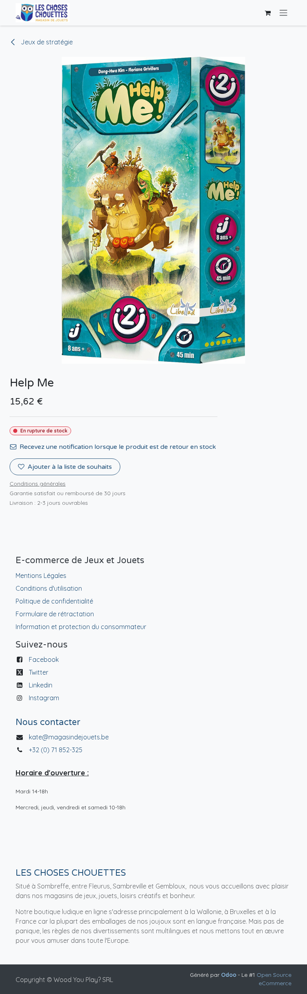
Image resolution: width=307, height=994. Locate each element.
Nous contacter (48, 722)
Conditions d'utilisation (49, 588)
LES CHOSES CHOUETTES (71, 873)
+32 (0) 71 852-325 (56, 750)
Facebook (44, 659)
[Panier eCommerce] (267, 13)
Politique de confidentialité (54, 601)
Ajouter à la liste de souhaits (70, 467)
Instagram (44, 698)
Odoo (229, 974)
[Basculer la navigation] (283, 13)
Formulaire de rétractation (55, 614)
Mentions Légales (41, 576)
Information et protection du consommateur (81, 627)
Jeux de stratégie (46, 42)
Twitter (38, 672)
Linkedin (40, 685)
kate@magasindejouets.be (69, 737)
